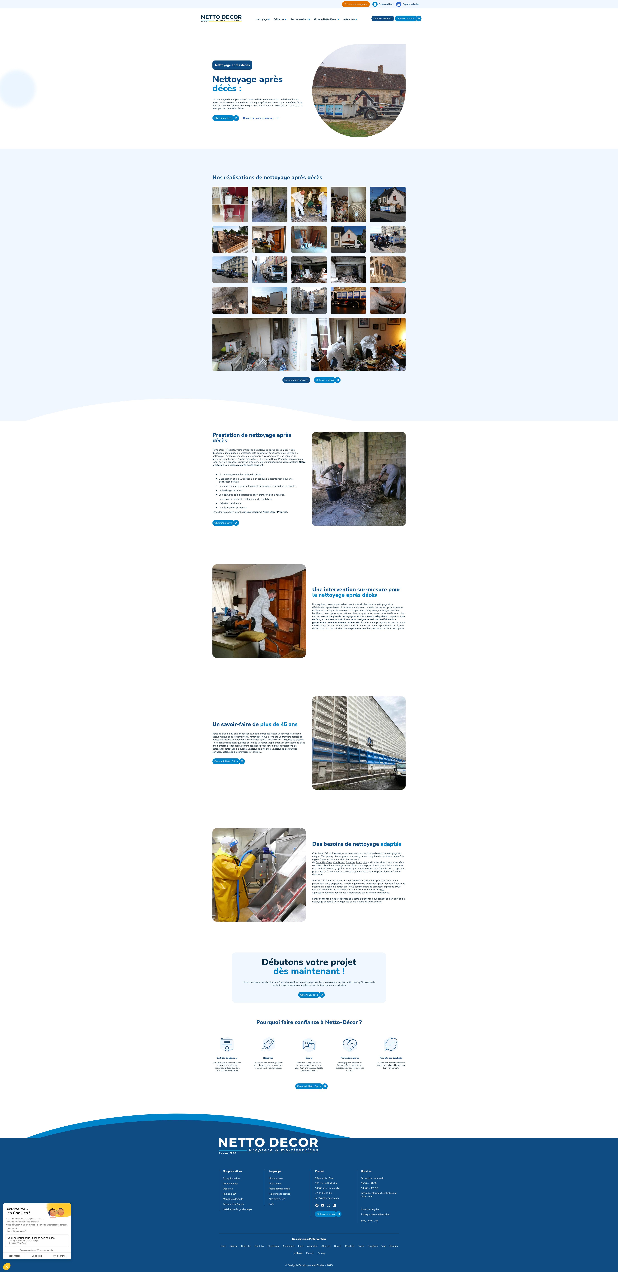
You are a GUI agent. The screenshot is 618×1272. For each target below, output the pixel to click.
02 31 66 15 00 (323, 1193)
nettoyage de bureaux (236, 748)
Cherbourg (339, 862)
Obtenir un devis (406, 18)
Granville (320, 862)
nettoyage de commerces (236, 751)
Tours (359, 862)
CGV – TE (373, 1221)
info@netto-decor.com (327, 1198)
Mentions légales (370, 1209)
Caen (329, 862)
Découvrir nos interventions (258, 118)
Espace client (386, 4)
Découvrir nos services (296, 380)
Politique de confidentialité (375, 1214)
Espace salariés (411, 4)
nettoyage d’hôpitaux (260, 748)
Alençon (350, 862)
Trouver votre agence (356, 4)
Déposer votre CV (382, 18)
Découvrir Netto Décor (226, 761)
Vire (365, 862)
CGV (363, 1221)
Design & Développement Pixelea (306, 1265)
